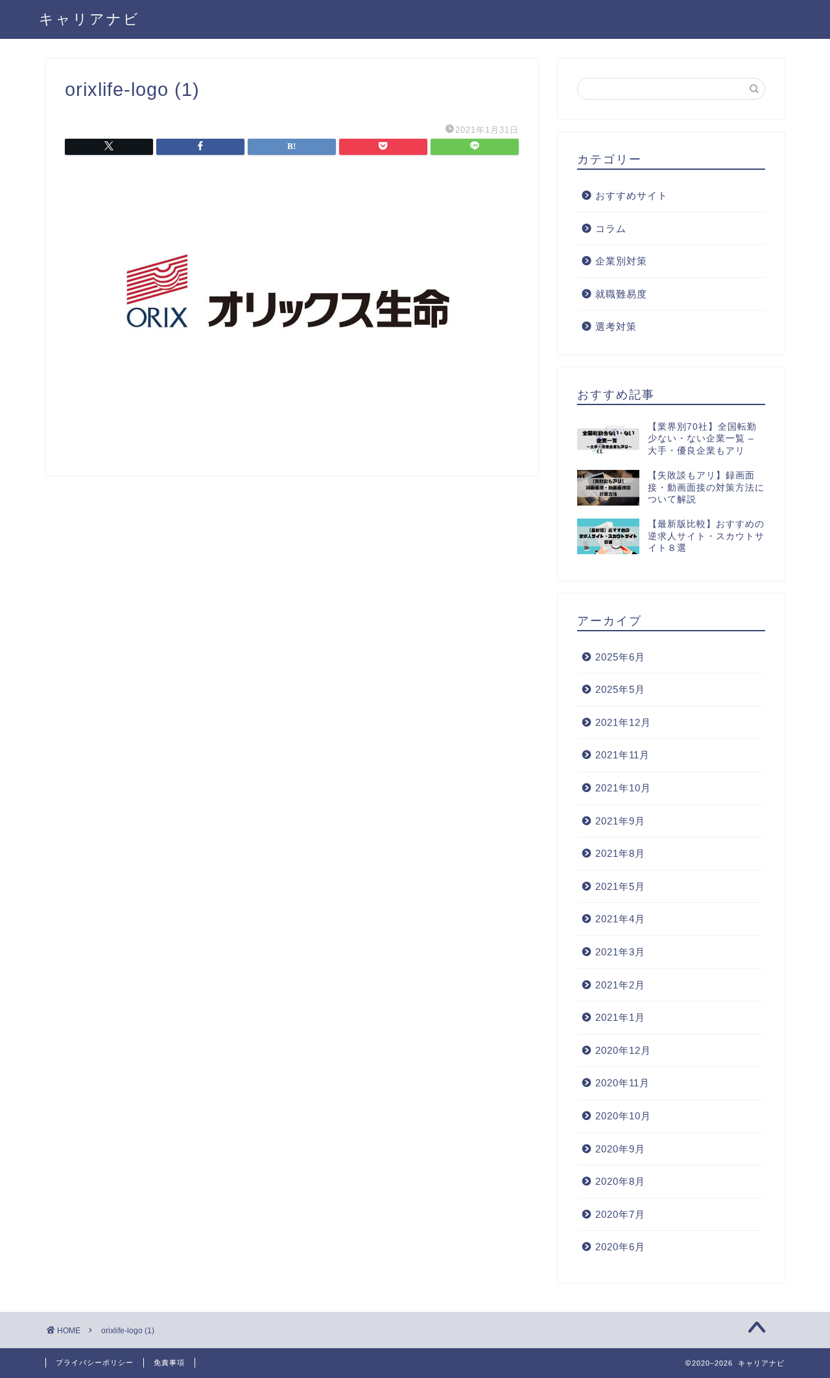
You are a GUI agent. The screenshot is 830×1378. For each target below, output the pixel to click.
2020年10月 (623, 1115)
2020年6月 (620, 1246)
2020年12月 (623, 1050)
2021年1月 (620, 1017)
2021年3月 (620, 951)
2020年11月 (622, 1082)
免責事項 (169, 1362)
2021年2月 (620, 984)
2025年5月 (620, 689)
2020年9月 (620, 1148)
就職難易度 (621, 293)
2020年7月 (620, 1214)
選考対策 (616, 326)
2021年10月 (623, 787)
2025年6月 (620, 656)
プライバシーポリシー (95, 1362)
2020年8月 (620, 1181)
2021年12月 (623, 722)
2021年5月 (620, 886)
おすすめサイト (631, 195)
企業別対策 (621, 260)
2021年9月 (620, 820)
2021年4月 (620, 918)
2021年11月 (622, 754)
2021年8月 (620, 853)
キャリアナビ (89, 18)
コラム (610, 228)
